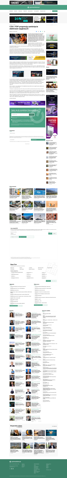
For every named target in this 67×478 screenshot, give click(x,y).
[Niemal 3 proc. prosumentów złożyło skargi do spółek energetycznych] (15, 204)
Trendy (14, 24)
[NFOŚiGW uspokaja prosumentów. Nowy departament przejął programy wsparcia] (15, 216)
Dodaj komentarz (34, 139)
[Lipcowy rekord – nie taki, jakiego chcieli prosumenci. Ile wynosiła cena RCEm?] (27, 204)
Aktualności (11, 24)
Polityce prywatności (19, 137)
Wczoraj (14, 236)
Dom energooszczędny (37, 469)
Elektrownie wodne (40, 267)
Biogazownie (12, 267)
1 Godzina (54, 233)
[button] (50, 11)
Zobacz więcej (20, 305)
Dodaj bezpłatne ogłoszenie (13, 305)
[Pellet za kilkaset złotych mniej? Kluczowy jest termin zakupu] (47, 175)
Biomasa (21, 267)
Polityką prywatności (31, 136)
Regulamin (19, 136)
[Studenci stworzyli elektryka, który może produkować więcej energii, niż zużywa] (47, 149)
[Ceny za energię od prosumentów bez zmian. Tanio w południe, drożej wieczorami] (27, 216)
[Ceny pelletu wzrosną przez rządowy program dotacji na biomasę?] (47, 179)
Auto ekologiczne (36, 468)
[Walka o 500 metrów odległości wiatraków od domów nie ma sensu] (47, 183)
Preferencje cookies (48, 469)
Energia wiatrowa (49, 267)
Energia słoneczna (36, 466)
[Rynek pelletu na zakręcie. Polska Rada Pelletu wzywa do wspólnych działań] (47, 162)
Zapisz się (31, 114)
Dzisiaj (23, 236)
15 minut (50, 233)
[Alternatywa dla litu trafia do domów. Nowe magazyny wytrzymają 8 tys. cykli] (47, 158)
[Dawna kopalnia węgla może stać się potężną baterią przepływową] (47, 166)
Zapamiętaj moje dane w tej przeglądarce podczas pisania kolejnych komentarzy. (20, 141)
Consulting (30, 267)
